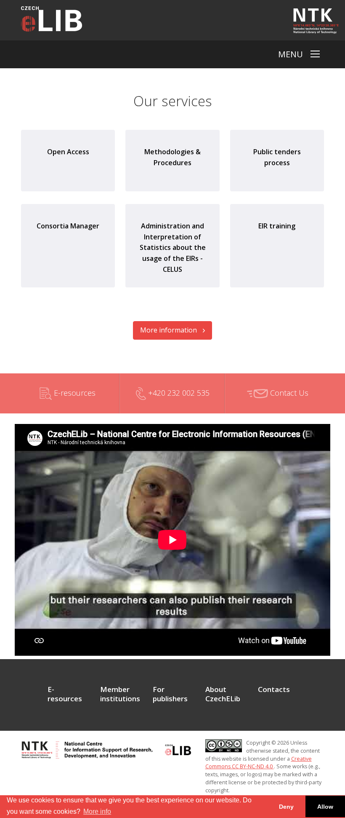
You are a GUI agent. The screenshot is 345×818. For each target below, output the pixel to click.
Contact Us (288, 393)
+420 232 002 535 (178, 393)
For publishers (170, 694)
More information (169, 330)
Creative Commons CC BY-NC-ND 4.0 (258, 762)
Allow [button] (325, 806)
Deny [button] (286, 806)
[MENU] (315, 54)
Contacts (274, 689)
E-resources (74, 393)
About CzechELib (222, 694)
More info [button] (97, 811)
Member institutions (120, 694)
